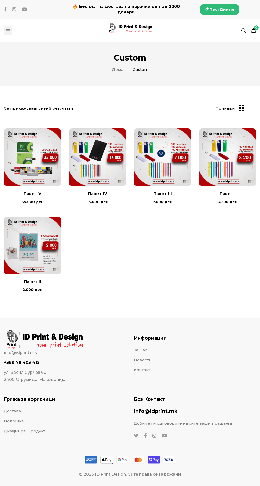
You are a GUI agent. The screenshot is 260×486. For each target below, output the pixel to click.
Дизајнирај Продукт (24, 430)
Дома (117, 69)
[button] (219, 9)
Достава (12, 411)
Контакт (142, 369)
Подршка (14, 421)
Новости (143, 360)
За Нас (140, 350)
